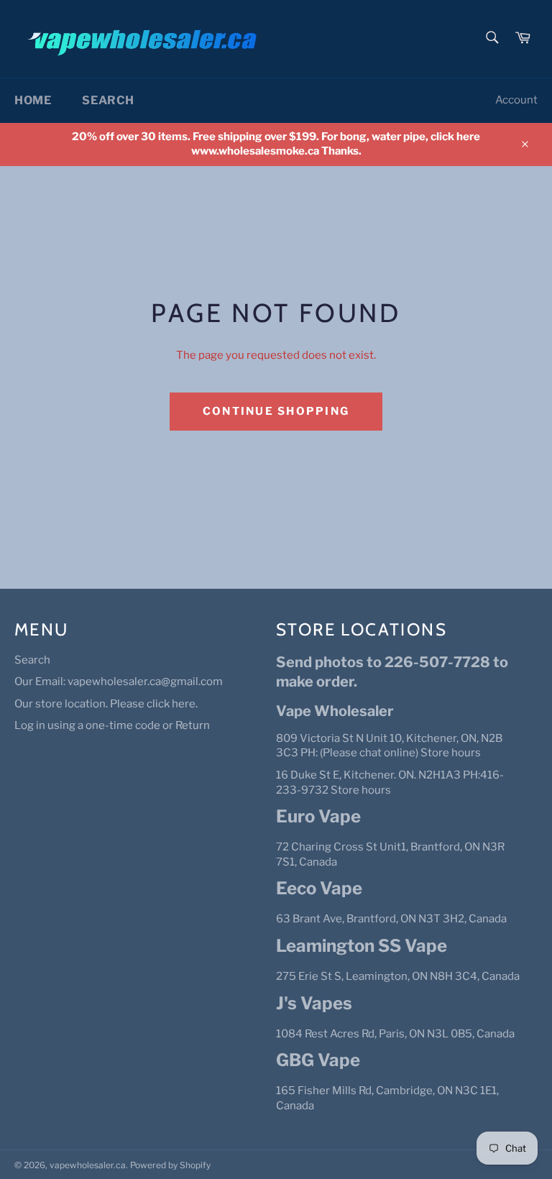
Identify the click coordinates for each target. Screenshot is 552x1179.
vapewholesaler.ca (88, 1165)
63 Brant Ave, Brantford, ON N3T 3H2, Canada (391, 918)
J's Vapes (314, 1003)
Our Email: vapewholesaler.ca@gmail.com (118, 681)
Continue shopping (276, 411)
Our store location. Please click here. (106, 703)
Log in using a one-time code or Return (112, 725)
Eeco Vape (319, 888)
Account (516, 99)
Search (108, 100)
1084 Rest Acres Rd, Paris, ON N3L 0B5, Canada (395, 1033)
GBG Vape (318, 1060)
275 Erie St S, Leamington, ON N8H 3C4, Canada (398, 976)
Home (32, 100)
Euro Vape (318, 816)
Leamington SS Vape (361, 945)
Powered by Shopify (170, 1165)
